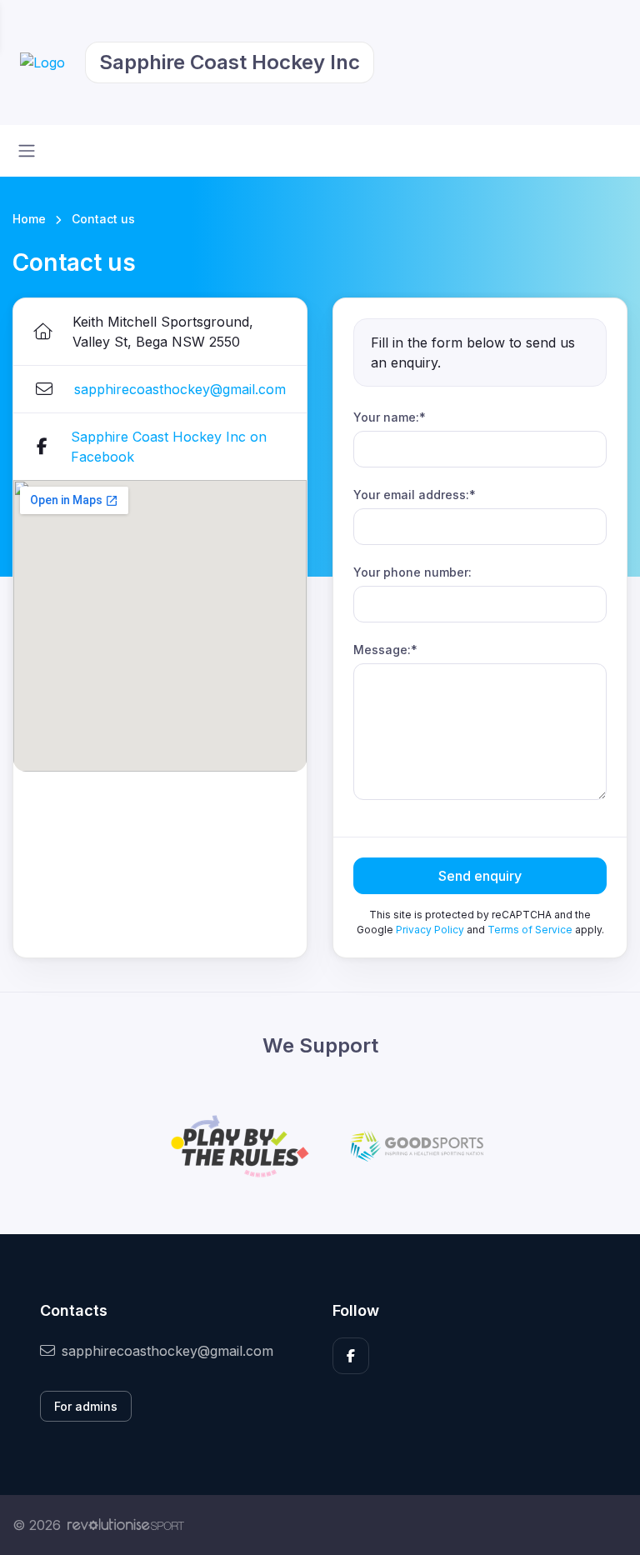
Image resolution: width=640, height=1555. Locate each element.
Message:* (385, 649)
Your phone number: (412, 572)
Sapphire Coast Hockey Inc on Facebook (169, 446)
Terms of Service (530, 929)
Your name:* (389, 417)
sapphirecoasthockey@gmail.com (180, 389)
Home (29, 219)
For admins (86, 1406)
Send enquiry (480, 876)
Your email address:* (414, 495)
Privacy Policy (430, 929)
